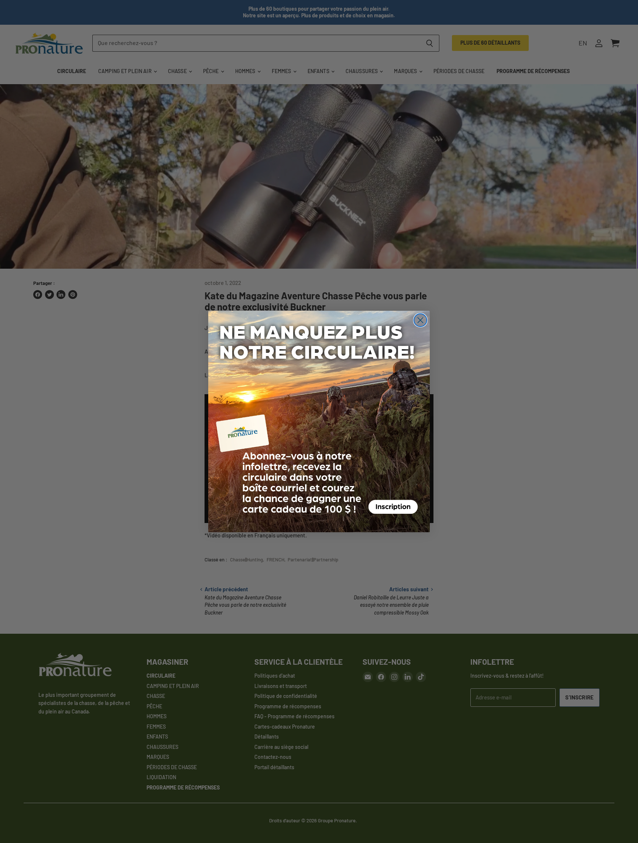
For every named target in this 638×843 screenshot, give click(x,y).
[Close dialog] (420, 320)
